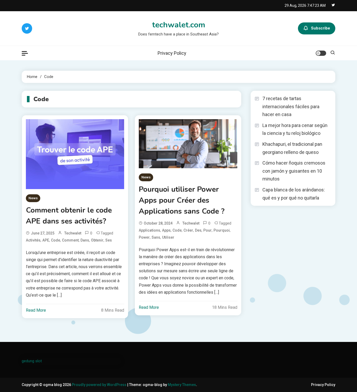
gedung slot (32, 361)
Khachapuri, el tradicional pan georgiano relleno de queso (292, 148)
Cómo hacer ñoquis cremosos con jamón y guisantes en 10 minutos (293, 171)
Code (55, 240)
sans (156, 237)
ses (108, 240)
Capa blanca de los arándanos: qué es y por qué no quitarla (293, 194)
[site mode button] (321, 53)
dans (84, 240)
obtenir (97, 240)
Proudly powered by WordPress (99, 385)
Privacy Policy (172, 53)
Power (144, 237)
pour (207, 230)
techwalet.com (178, 25)
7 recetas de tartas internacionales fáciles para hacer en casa (290, 106)
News (33, 198)
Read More (36, 310)
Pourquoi (222, 230)
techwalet (72, 233)
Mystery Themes (182, 385)
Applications (149, 230)
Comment (70, 240)
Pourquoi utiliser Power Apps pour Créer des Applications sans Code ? (181, 200)
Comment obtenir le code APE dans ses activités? (69, 215)
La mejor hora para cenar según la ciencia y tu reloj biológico (294, 129)
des (198, 230)
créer (188, 230)
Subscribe (320, 28)
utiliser (168, 237)
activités (33, 240)
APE (45, 240)
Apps (166, 230)
